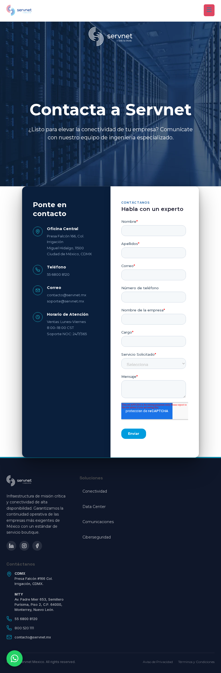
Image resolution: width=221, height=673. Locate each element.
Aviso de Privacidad (158, 662)
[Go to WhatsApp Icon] (14, 658)
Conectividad (94, 491)
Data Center (94, 506)
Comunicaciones (98, 521)
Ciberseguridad (96, 537)
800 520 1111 (24, 628)
